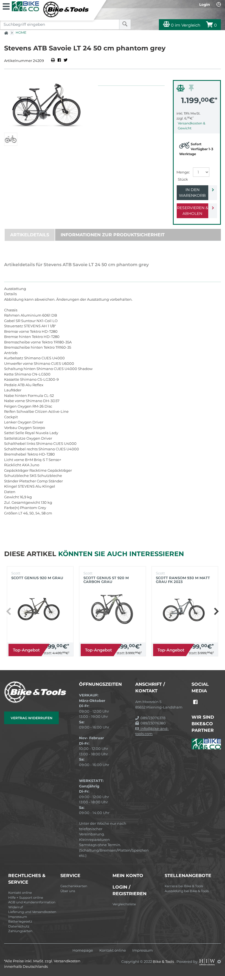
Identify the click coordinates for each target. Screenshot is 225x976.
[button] (216, 611)
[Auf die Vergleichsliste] (181, 89)
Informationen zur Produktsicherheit (113, 234)
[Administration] (219, 961)
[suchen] (125, 24)
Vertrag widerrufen (31, 718)
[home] (6, 31)
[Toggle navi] (6, 5)
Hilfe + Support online (25, 898)
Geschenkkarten (73, 886)
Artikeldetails (29, 234)
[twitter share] (65, 60)
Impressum (17, 917)
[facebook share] (59, 60)
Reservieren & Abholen (192, 210)
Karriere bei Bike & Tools (184, 886)
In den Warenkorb (192, 192)
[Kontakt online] (218, 4)
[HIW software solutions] (207, 961)
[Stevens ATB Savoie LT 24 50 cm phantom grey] (47, 105)
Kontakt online (20, 893)
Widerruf (15, 907)
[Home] (50, 9)
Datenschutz (18, 926)
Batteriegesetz (20, 921)
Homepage (82, 950)
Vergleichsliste (124, 904)
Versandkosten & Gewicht (191, 125)
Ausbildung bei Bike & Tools (187, 891)
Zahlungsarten (20, 931)
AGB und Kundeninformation (31, 902)
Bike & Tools (164, 961)
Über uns (67, 891)
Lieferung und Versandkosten (32, 912)
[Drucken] (53, 60)
